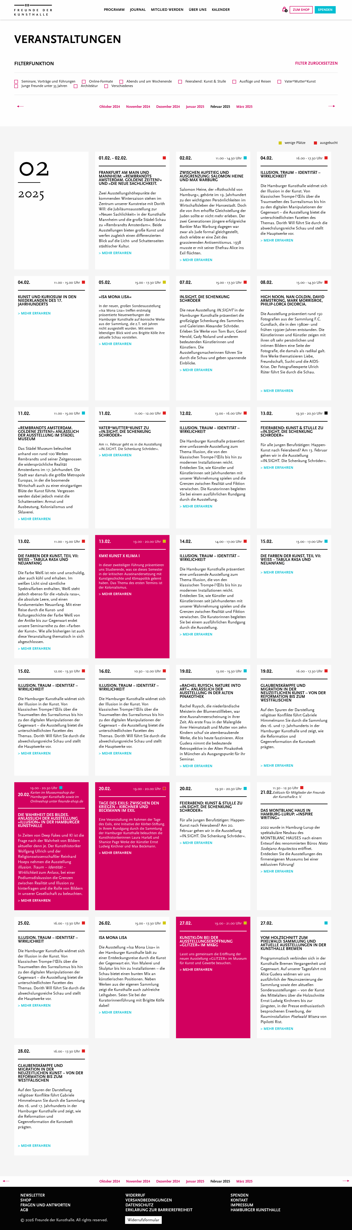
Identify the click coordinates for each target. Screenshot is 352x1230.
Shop (25, 1200)
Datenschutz (139, 1205)
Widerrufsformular (143, 1220)
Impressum (242, 1205)
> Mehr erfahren (115, 253)
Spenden (325, 10)
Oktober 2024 (109, 107)
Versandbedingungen (148, 1200)
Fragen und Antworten (45, 1205)
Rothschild (226, 189)
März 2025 (244, 107)
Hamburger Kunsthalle (255, 1210)
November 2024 (138, 107)
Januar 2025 (195, 107)
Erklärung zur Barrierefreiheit (158, 1210)
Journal (138, 9)
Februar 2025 (220, 107)
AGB (24, 1210)
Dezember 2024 (168, 107)
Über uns (198, 9)
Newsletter (32, 1195)
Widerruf (135, 1195)
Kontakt (239, 1200)
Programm (114, 9)
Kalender (221, 9)
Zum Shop (301, 10)
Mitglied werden (167, 9)
